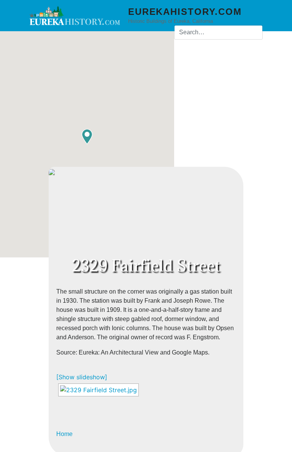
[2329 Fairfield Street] (98, 390)
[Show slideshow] (81, 377)
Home (64, 434)
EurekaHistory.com (185, 11)
